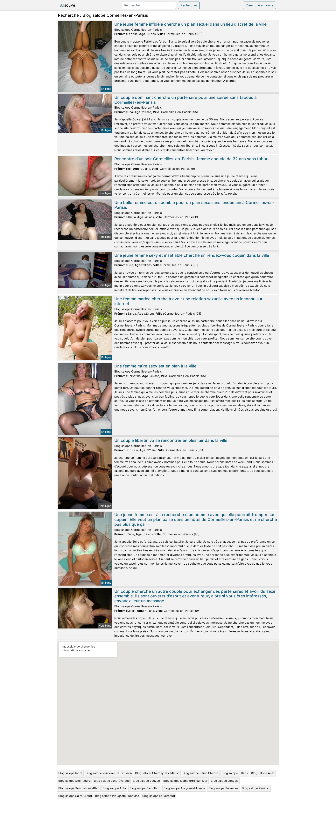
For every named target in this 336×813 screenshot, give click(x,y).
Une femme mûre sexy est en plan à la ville (155, 366)
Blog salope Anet (262, 773)
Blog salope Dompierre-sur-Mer (185, 781)
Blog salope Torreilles (223, 788)
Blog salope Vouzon (146, 781)
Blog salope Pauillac (256, 788)
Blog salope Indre (70, 773)
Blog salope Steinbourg (74, 781)
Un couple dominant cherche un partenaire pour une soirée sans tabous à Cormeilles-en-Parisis (185, 100)
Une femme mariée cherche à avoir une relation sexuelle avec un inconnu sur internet (188, 301)
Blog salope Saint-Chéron (200, 773)
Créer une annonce (259, 5)
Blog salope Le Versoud (158, 796)
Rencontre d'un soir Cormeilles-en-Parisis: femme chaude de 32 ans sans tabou (191, 158)
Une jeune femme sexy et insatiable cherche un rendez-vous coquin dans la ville (191, 255)
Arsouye (67, 5)
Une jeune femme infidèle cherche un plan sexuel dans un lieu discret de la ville (190, 24)
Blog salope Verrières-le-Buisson (109, 773)
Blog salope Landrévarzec (112, 781)
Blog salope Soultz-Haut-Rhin (78, 788)
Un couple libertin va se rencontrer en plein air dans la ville (170, 440)
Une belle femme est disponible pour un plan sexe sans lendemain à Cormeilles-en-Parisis (194, 205)
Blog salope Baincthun (145, 788)
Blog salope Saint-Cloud (75, 796)
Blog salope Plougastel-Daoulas (117, 796)
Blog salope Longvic (224, 781)
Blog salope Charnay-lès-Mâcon (157, 773)
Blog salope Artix (114, 788)
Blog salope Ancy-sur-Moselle (184, 788)
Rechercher (189, 5)
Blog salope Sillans (235, 773)
